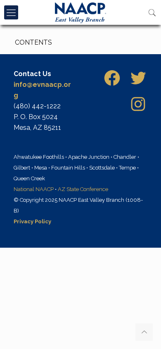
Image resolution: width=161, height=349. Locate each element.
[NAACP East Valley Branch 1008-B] (80, 12)
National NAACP (34, 189)
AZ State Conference (83, 189)
